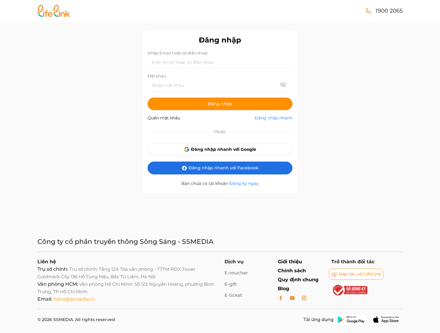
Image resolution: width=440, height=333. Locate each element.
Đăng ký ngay (244, 183)
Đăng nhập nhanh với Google (223, 149)
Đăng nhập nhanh (273, 118)
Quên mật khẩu (164, 118)
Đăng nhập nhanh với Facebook (223, 168)
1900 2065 (389, 10)
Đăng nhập (220, 104)
